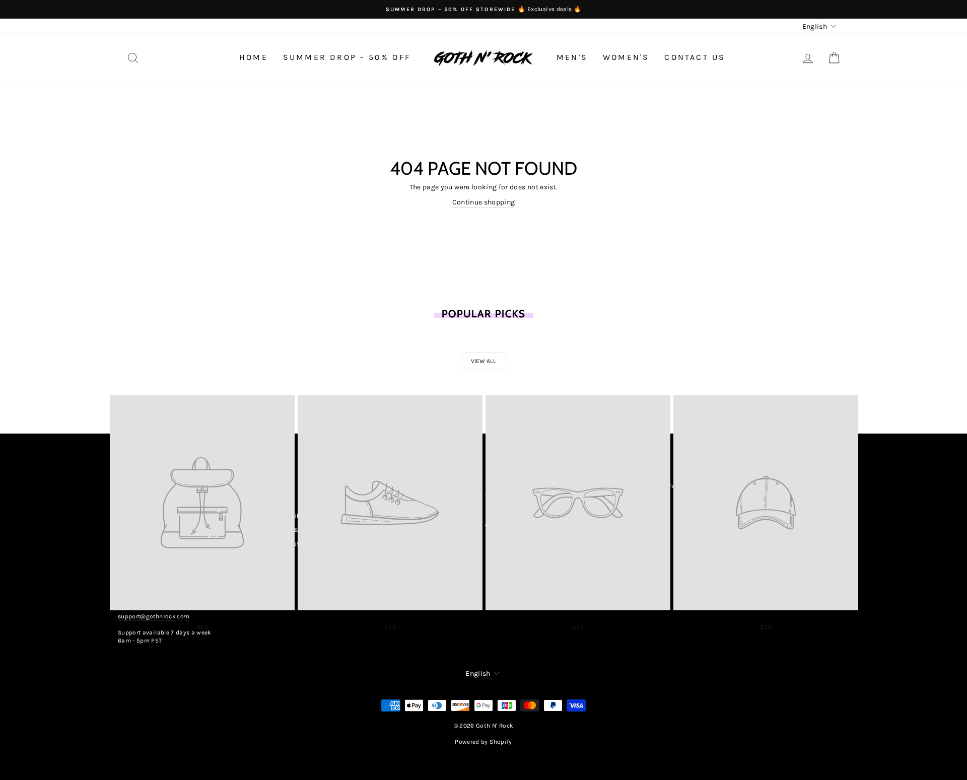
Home (253, 57)
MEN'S (572, 57)
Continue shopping (483, 202)
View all (483, 361)
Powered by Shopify (483, 741)
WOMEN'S (626, 57)
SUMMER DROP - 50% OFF (346, 57)
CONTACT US (694, 57)
